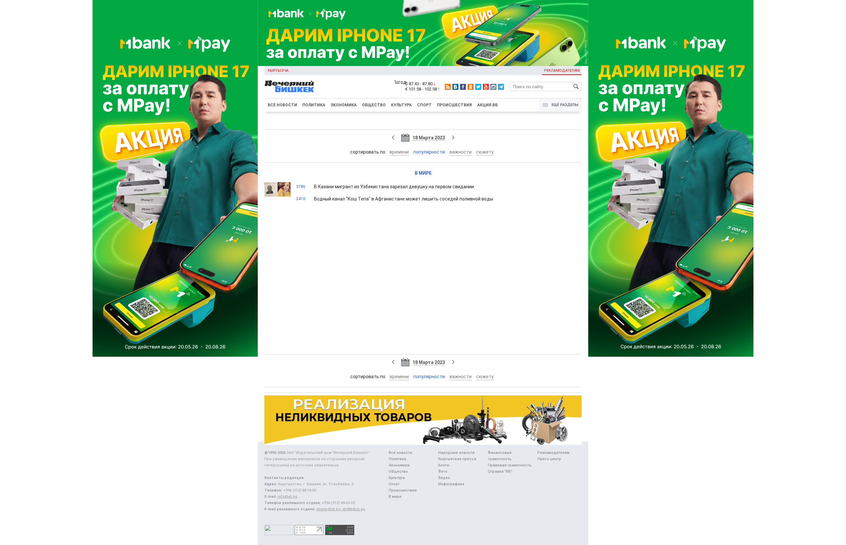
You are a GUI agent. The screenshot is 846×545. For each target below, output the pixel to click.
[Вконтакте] (455, 87)
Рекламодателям (562, 70)
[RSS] (448, 87)
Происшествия (454, 105)
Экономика (343, 105)
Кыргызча (278, 70)
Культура (401, 105)
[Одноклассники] (471, 87)
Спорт (424, 105)
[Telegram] (501, 87)
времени (399, 152)
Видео (444, 478)
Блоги (443, 465)
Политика (313, 105)
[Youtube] (486, 87)
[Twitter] (478, 87)
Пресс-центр (549, 459)
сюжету (485, 152)
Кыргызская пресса (457, 459)
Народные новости (456, 453)
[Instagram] (493, 87)
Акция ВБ (487, 105)
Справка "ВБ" (500, 471)
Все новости (282, 105)
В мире (423, 173)
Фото (442, 471)
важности (460, 152)
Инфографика (451, 484)
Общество (374, 105)
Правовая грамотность (509, 465)
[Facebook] (463, 87)
